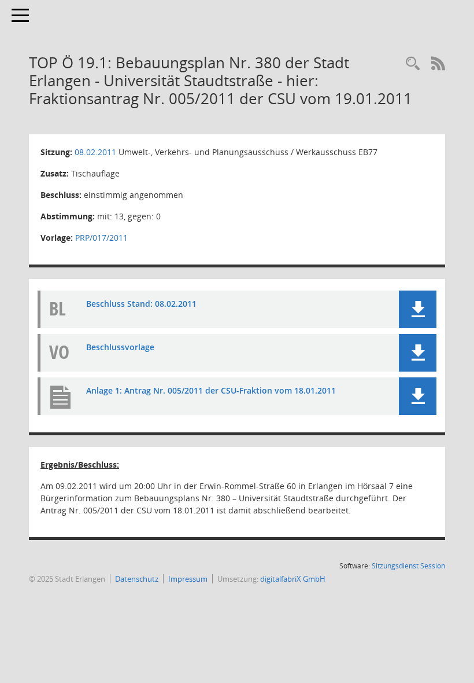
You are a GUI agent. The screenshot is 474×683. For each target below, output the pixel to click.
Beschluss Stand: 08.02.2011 (141, 303)
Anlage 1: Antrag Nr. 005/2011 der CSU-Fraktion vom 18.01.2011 (211, 390)
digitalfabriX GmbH (292, 579)
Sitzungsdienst (408, 566)
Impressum (188, 579)
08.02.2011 (95, 151)
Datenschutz (136, 579)
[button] (417, 309)
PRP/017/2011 (101, 237)
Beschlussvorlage (120, 347)
